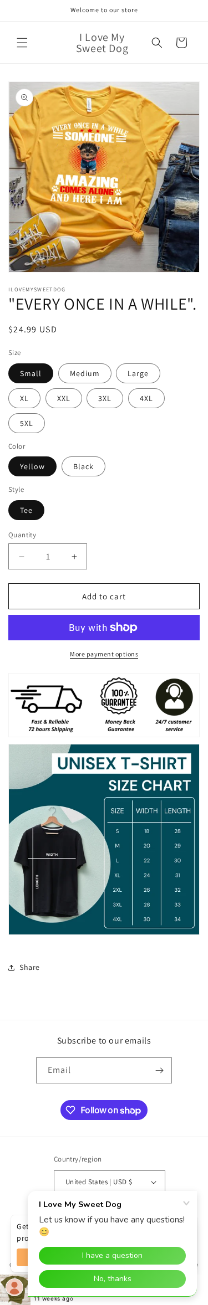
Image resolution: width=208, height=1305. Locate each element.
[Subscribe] (159, 1070)
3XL (104, 398)
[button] (22, 42)
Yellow (32, 466)
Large (138, 373)
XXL (63, 398)
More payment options (104, 654)
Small (31, 373)
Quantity (22, 535)
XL (24, 398)
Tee (26, 510)
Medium (85, 373)
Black (83, 466)
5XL (26, 423)
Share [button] (29, 967)
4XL (146, 398)
